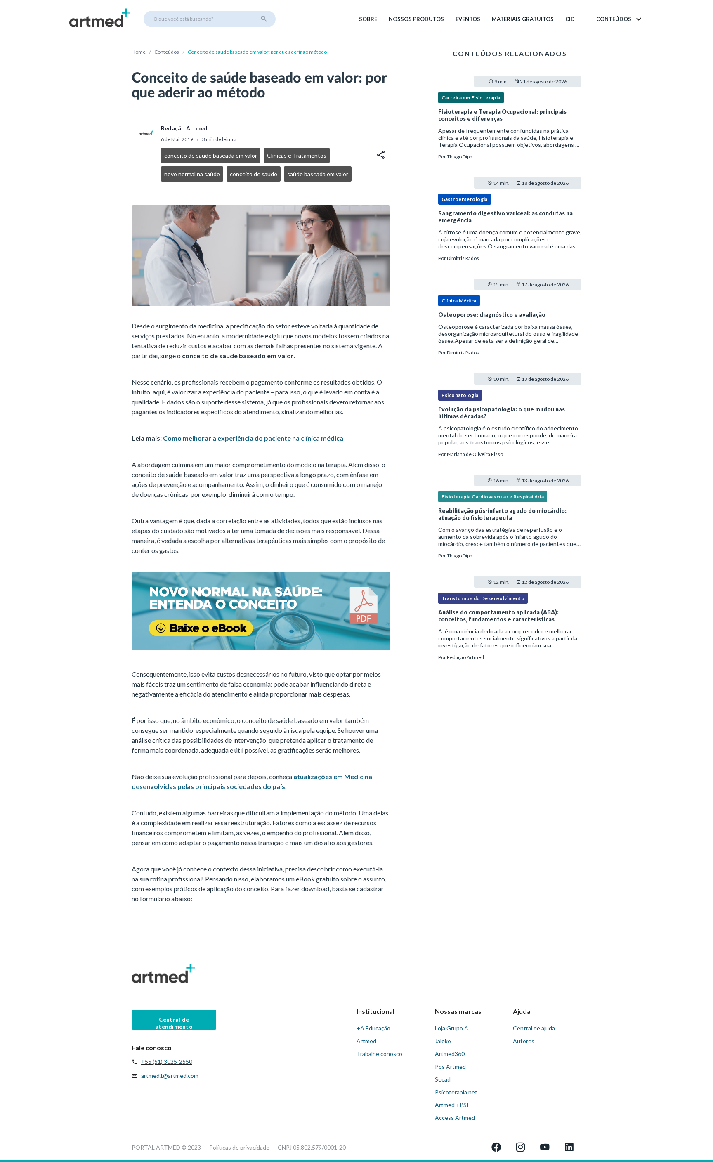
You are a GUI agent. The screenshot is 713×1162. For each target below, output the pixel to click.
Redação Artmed (465, 657)
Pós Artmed (450, 1066)
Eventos (468, 19)
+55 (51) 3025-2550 (166, 1061)
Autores (523, 1040)
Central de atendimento (174, 1023)
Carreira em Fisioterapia (471, 97)
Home (139, 52)
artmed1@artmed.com (169, 1075)
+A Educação (373, 1028)
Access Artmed (455, 1117)
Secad (443, 1079)
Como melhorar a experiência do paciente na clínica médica (253, 438)
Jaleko (443, 1040)
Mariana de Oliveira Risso (475, 454)
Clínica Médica (459, 301)
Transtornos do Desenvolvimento (483, 598)
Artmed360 (450, 1053)
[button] (619, 19)
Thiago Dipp (459, 157)
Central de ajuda (534, 1028)
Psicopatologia (460, 395)
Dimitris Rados (463, 258)
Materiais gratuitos (523, 19)
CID (570, 19)
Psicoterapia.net (456, 1092)
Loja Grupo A (451, 1028)
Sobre (368, 19)
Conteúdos (166, 52)
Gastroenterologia (464, 199)
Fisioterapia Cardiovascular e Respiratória (492, 497)
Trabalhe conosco (379, 1053)
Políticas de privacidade (239, 1147)
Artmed (366, 1040)
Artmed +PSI (452, 1104)
